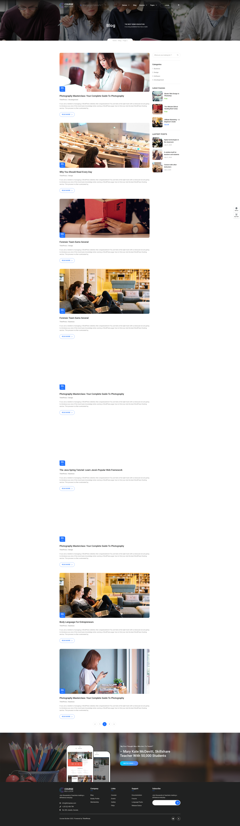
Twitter (178, 818)
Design (70, 176)
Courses (142, 5)
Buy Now (236, 216)
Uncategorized (73, 100)
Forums (134, 799)
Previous (64, 145)
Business (71, 322)
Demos (124, 5)
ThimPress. (87, 818)
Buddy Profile (94, 799)
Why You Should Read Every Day (76, 172)
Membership (94, 802)
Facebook (173, 818)
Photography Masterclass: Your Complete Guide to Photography (92, 96)
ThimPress (63, 100)
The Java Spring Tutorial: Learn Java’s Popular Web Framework (91, 470)
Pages (152, 5)
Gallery (113, 802)
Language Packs (137, 802)
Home (115, 40)
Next (144, 145)
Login (167, 5)
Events (113, 799)
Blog (134, 5)
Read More (66, 114)
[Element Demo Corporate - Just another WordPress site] (66, 5)
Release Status (137, 805)
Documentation (137, 795)
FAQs (113, 805)
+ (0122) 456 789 (68, 806)
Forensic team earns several (74, 242)
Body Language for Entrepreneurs (77, 622)
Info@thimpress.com (69, 803)
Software (157, 76)
